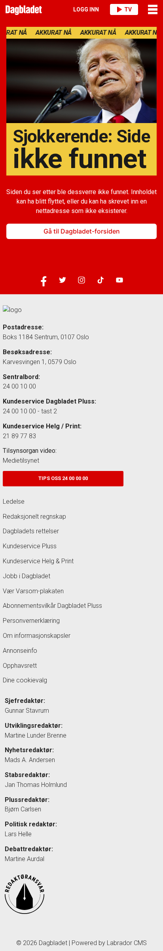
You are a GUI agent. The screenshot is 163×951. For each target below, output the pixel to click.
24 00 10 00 (19, 386)
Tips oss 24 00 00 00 (63, 478)
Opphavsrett (20, 665)
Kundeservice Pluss (30, 546)
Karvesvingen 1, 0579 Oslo (39, 362)
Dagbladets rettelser (31, 531)
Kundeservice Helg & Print (38, 561)
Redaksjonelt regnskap (34, 516)
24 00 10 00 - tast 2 (30, 411)
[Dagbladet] (22, 9)
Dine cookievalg (25, 680)
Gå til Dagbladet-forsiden (82, 231)
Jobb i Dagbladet (26, 576)
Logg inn (86, 9)
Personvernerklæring (31, 620)
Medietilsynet (21, 460)
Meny (153, 9)
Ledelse (14, 501)
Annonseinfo (20, 650)
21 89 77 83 (19, 436)
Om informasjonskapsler (36, 635)
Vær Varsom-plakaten (33, 591)
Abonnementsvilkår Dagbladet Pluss (52, 605)
